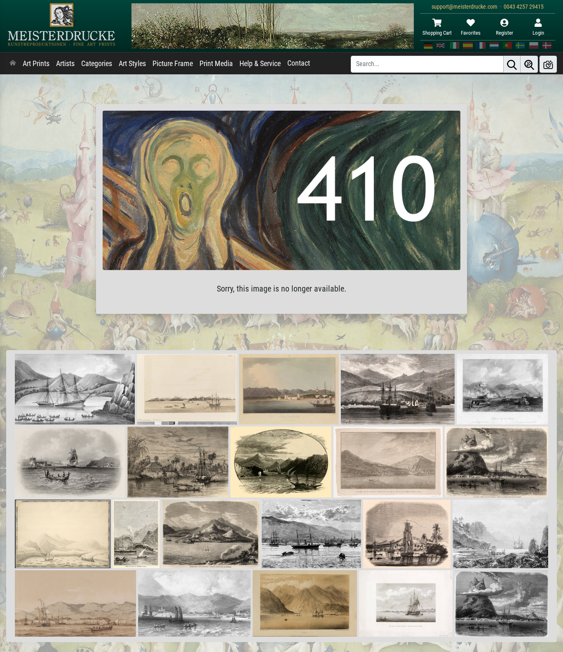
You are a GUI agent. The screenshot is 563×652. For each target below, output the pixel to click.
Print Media (216, 63)
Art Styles (132, 63)
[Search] (512, 64)
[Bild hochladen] (548, 64)
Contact (298, 63)
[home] (12, 63)
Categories (96, 63)
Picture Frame (172, 63)
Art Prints (36, 63)
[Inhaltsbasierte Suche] (529, 64)
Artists (65, 63)
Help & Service (260, 63)
